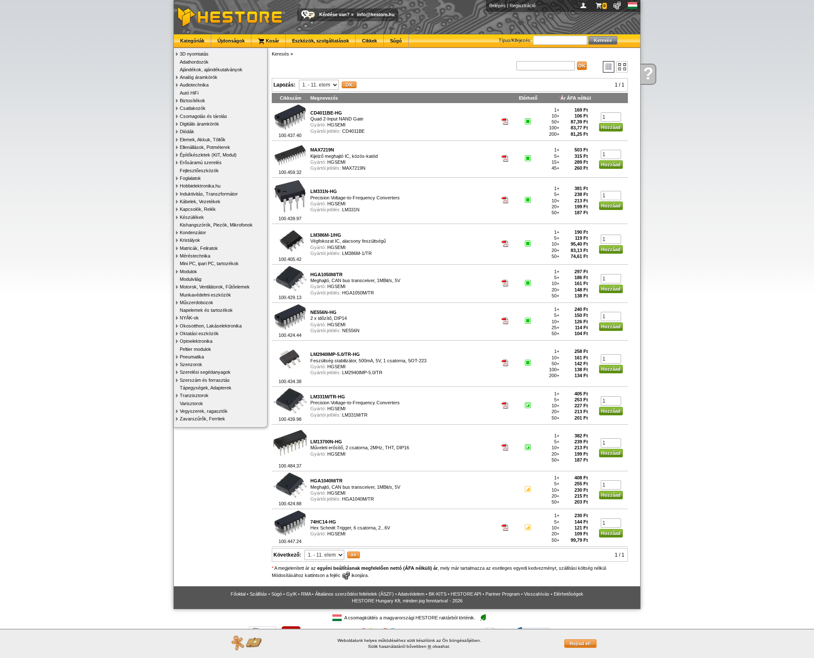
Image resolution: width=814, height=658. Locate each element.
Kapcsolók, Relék (198, 209)
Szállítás (258, 593)
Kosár (272, 40)
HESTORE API (466, 593)
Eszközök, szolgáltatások (320, 40)
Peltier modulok (195, 349)
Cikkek (369, 40)
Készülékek (192, 217)
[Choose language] (633, 5)
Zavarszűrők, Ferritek (202, 418)
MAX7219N (353, 168)
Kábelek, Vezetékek (200, 201)
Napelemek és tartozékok (206, 310)
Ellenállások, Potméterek (205, 147)
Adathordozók (194, 61)
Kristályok (190, 240)
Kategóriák (192, 40)
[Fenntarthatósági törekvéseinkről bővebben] (482, 618)
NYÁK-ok (189, 317)
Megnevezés (324, 98)
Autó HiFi (189, 92)
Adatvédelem (411, 593)
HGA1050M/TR (358, 292)
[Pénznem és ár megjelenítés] (617, 5)
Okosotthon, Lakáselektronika (211, 325)
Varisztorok (191, 403)
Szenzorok (191, 364)
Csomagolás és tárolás (203, 116)
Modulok (188, 271)
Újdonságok (231, 40)
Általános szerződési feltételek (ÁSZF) (354, 593)
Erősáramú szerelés (201, 162)
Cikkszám (290, 98)
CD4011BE (353, 131)
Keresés (280, 53)
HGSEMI (336, 124)
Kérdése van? (334, 14)
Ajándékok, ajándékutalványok (211, 69)
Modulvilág (190, 279)
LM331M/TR (355, 414)
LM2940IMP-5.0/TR (362, 372)
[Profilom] (585, 5)
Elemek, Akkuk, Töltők (203, 139)
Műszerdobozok (196, 302)
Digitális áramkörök (199, 123)
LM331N (351, 209)
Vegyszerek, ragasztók (204, 411)
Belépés (497, 5)
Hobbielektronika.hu (200, 185)
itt (429, 646)
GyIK (291, 593)
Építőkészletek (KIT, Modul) (208, 154)
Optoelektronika (196, 341)
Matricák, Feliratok (199, 248)
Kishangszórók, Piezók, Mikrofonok (216, 224)
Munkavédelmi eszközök (205, 294)
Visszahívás (536, 593)
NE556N (351, 330)
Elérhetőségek (568, 593)
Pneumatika (192, 356)
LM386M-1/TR (357, 253)
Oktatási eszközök (199, 333)
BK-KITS (437, 593)
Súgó (396, 40)
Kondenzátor (193, 232)
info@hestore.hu (376, 14)
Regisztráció (522, 5)
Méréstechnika (195, 255)
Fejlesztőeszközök (199, 170)
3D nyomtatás (194, 53)
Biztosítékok (192, 100)
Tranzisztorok (194, 395)
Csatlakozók (193, 108)
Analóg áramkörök (198, 77)
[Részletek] (608, 67)
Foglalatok (190, 178)
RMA (306, 593)
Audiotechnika (194, 84)
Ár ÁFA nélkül (575, 98)
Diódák (187, 131)
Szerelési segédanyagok (205, 372)
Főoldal (238, 593)
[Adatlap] (505, 123)
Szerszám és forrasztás (205, 380)
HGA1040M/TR (358, 498)
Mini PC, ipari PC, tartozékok (209, 263)
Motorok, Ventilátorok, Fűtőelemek (215, 286)
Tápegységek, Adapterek (205, 387)
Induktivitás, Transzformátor (209, 193)
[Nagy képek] (622, 67)
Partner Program (502, 593)
